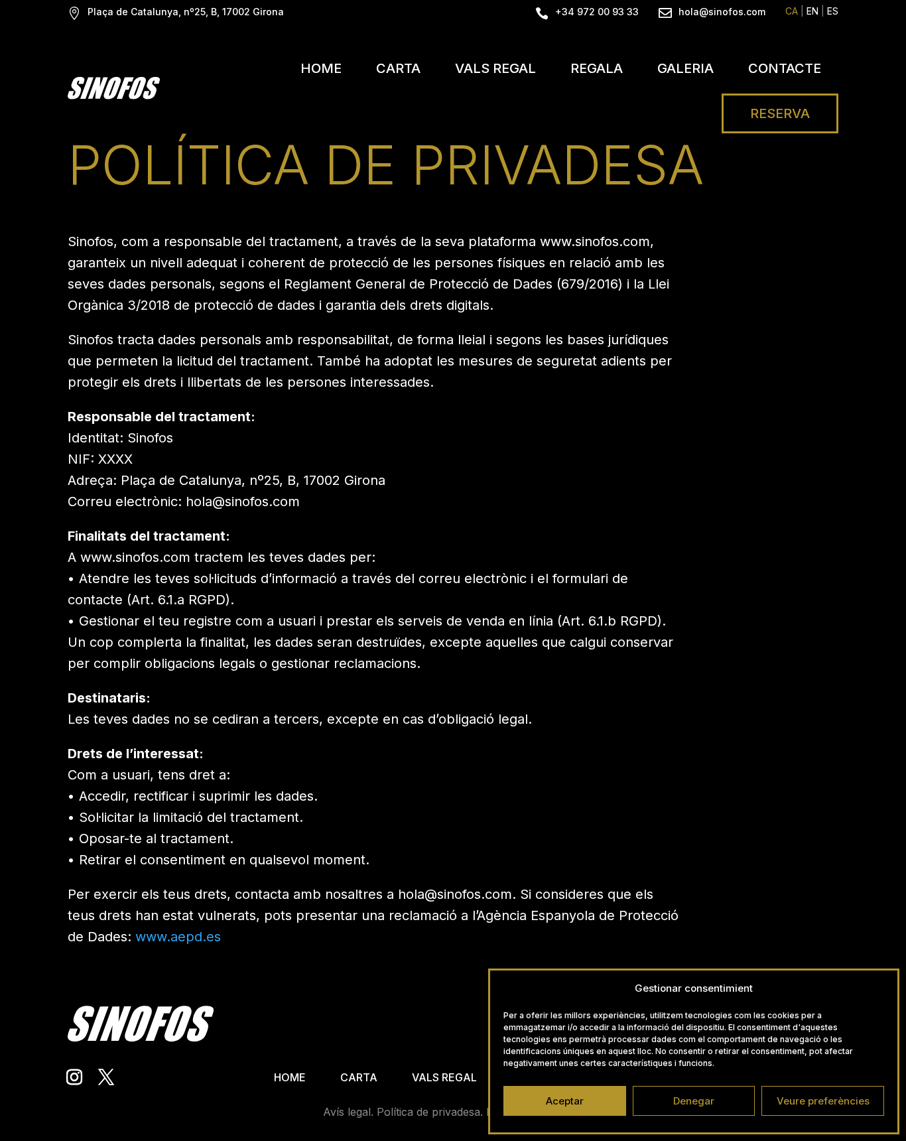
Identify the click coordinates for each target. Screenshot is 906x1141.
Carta (398, 68)
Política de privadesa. (430, 1111)
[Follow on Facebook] (106, 1077)
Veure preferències (823, 1101)
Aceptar (565, 1101)
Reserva (780, 113)
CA (791, 11)
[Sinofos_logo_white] (113, 88)
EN (812, 11)
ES (832, 11)
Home (321, 68)
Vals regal (495, 68)
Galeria (685, 68)
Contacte (784, 68)
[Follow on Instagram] (74, 1077)
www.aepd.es (178, 937)
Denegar (693, 1101)
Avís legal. (348, 1111)
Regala (596, 68)
